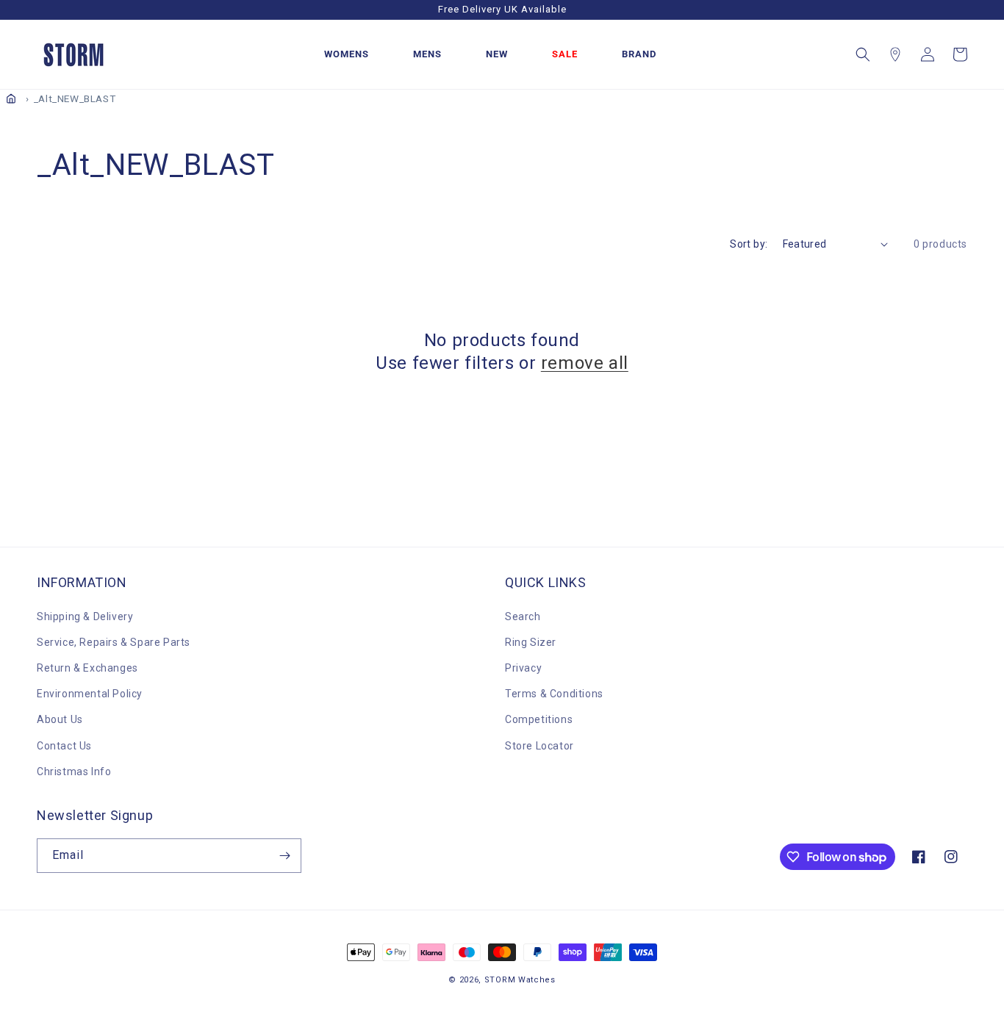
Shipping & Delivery (85, 616)
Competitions (539, 719)
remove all (584, 363)
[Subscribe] (284, 855)
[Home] (11, 98)
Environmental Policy (90, 694)
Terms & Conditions (554, 694)
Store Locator (539, 746)
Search (523, 616)
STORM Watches (520, 980)
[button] (863, 54)
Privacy (523, 668)
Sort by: (748, 244)
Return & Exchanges (87, 668)
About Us (60, 719)
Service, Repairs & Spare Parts (113, 642)
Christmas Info (74, 771)
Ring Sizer (530, 642)
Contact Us (64, 746)
